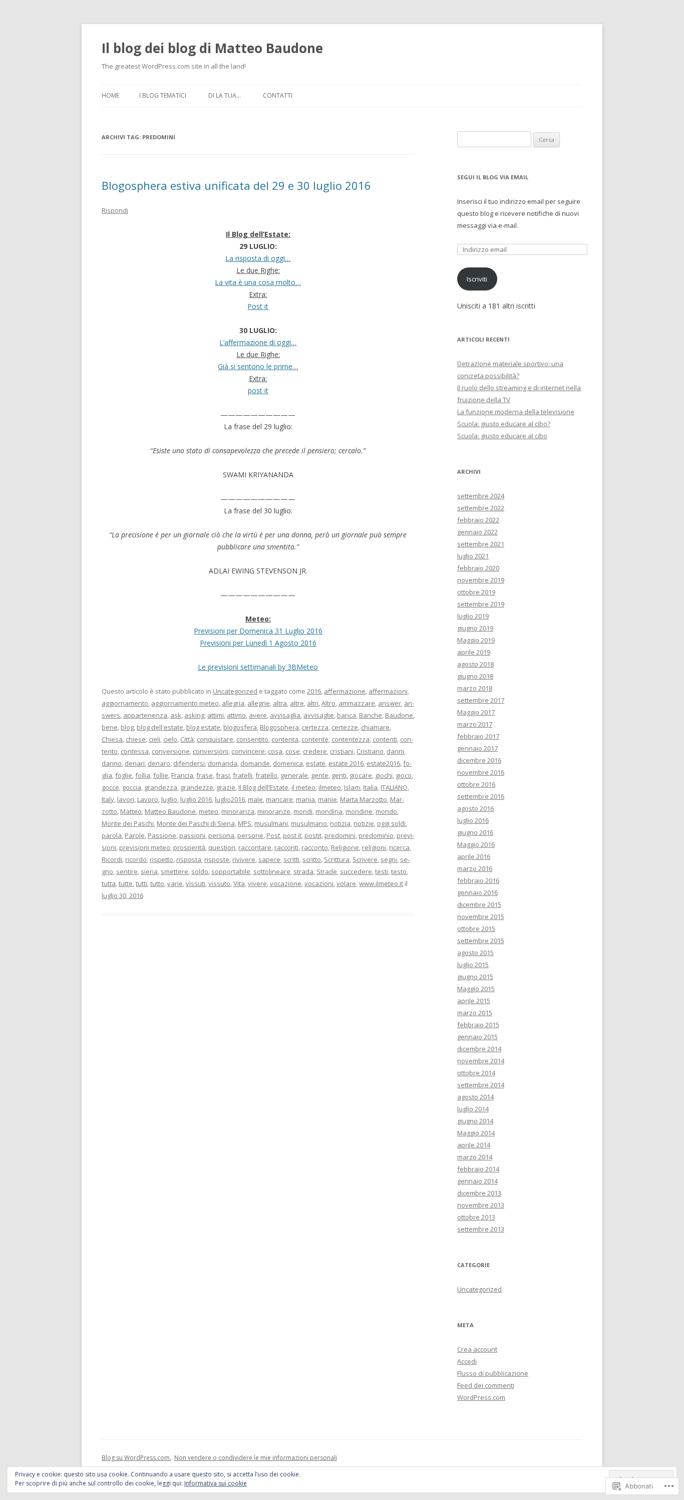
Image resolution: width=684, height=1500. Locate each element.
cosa (275, 751)
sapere (269, 859)
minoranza (237, 811)
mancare (279, 799)
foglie (123, 775)
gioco (404, 775)
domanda (222, 763)
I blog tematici (162, 95)
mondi (302, 811)
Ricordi (112, 859)
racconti (286, 847)
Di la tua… (224, 95)
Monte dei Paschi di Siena (196, 823)
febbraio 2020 (478, 567)
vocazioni (318, 883)
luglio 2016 (196, 799)
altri (312, 703)
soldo (199, 871)
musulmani (271, 823)
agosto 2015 (475, 952)
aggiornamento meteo (185, 703)
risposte (216, 859)
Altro (328, 703)
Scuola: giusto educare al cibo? (503, 423)
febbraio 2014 (478, 1168)
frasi (223, 775)
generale (294, 775)
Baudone (399, 715)
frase (204, 775)
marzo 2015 (474, 1012)
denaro (159, 763)
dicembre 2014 (479, 1048)
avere (258, 715)
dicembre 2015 (479, 904)
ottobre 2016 (476, 784)
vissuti (195, 883)
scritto (311, 859)
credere (315, 751)
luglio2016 (230, 799)
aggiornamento (125, 703)
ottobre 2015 (476, 928)
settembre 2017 (480, 700)
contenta (284, 739)
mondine (359, 811)
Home (110, 95)
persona (221, 835)
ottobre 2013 (476, 1217)
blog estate (203, 727)
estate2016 (383, 763)
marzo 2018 (474, 688)
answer (389, 703)
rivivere (243, 859)
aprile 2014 (473, 1144)
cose (292, 751)
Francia (182, 775)
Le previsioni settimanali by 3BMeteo (258, 667)
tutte (126, 883)
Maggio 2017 (476, 712)
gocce (110, 787)
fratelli (242, 775)
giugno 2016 (475, 832)
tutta (109, 883)
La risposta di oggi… (257, 258)
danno (112, 763)
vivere (257, 883)
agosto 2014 (475, 1096)
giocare (361, 775)
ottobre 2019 (476, 591)
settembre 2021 (480, 543)
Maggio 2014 (476, 1132)
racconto (314, 847)
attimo (236, 715)
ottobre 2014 (476, 1072)
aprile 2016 (473, 856)
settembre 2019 (480, 604)
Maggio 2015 (476, 988)
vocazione (285, 883)
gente (319, 775)
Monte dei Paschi (128, 823)
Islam (352, 787)
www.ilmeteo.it (381, 883)
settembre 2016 (480, 796)
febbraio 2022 (478, 519)
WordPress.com (481, 1397)
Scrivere (365, 859)
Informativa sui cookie (215, 1483)
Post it (257, 306)
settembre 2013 (480, 1229)
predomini (340, 835)
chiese (136, 739)
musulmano (309, 823)
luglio (169, 799)
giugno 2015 (475, 976)
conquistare (215, 739)
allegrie (258, 703)
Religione (345, 847)
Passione (162, 835)
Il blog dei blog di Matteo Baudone (212, 48)
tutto (157, 883)
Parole (135, 835)
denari (135, 763)
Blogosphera (279, 727)
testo (399, 871)
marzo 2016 (474, 868)
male (255, 799)
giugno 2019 (475, 628)
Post (273, 835)
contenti (385, 739)
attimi (215, 715)
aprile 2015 (473, 1000)
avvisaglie (318, 715)
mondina (329, 811)
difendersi (189, 763)
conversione (171, 751)
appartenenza (145, 715)
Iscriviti (477, 278)
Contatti (277, 95)
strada (303, 871)
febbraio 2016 (478, 880)
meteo (208, 811)
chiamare (375, 727)
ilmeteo (329, 787)
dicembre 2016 (479, 760)
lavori (125, 799)
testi (381, 871)
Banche (370, 715)
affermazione (345, 691)
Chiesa (112, 739)
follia (142, 775)
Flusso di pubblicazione (492, 1373)
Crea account (477, 1349)
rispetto (161, 859)
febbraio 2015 (478, 1024)
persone (250, 835)
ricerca (399, 847)
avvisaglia (285, 715)
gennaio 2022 (477, 531)
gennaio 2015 (477, 1036)
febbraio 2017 (478, 736)
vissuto (219, 883)
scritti (291, 859)
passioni (192, 835)
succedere (356, 871)
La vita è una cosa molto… (258, 282)
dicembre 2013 (479, 1192)
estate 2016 (346, 763)
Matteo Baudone (170, 811)
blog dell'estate (160, 727)
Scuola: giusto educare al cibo (502, 435)
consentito (252, 739)
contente (314, 739)
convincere (248, 751)
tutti (141, 883)
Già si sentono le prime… (258, 366)
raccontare (254, 847)
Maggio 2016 (476, 844)
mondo (386, 811)
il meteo (303, 787)
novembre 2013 (480, 1205)
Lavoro (147, 799)
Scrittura (337, 859)
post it (258, 390)
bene (110, 727)
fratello (266, 775)
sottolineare (271, 871)
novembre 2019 (480, 579)
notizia (340, 823)
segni (389, 859)
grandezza (160, 787)
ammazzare (356, 703)
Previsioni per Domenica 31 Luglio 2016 (258, 631)
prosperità (189, 847)
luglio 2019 (473, 616)
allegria (233, 703)
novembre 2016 (480, 772)
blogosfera (240, 727)
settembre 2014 (480, 1084)
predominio (376, 835)
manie (327, 799)
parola (112, 835)
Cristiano (370, 751)
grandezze (196, 787)
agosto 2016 (475, 808)
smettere (174, 871)
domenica (288, 763)
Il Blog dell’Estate (263, 787)
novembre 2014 (480, 1060)
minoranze (273, 811)
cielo (170, 739)
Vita (239, 883)
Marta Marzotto (363, 799)
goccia (131, 787)
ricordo (136, 859)
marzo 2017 (474, 724)
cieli (154, 739)
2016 (314, 691)
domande (255, 763)
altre (297, 703)
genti (339, 775)
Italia (370, 787)
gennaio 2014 (477, 1180)
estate (315, 763)
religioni (374, 847)
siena (149, 871)
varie (175, 883)
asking (194, 715)
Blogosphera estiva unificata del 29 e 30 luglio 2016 (236, 185)
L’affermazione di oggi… (257, 342)
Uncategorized (235, 691)
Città (187, 739)
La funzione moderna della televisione (515, 411)
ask (175, 715)
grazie (225, 787)
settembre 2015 (480, 940)
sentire (127, 871)
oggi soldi (391, 823)
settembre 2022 (480, 507)
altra (280, 703)
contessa (135, 751)
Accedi (467, 1361)
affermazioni (388, 691)
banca (346, 715)
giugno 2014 (475, 1120)
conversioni (210, 751)
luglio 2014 (473, 1108)
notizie (364, 823)
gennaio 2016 (477, 892)
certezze (344, 727)
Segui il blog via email (492, 177)
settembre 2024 (480, 495)
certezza (315, 727)
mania (305, 799)
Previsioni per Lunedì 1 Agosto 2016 (258, 643)
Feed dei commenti (485, 1385)
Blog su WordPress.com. (136, 1457)
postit (312, 835)
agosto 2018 (475, 664)
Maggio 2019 (476, 640)
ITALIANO (394, 787)
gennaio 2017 (477, 748)
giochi (384, 775)
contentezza (350, 739)
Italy (108, 799)
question (221, 847)
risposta (188, 859)
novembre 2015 (480, 916)
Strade (326, 871)
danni (395, 751)
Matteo (131, 811)
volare (346, 883)
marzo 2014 (474, 1156)
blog (127, 727)
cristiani (342, 751)
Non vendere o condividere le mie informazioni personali (255, 1457)
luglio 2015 (473, 964)
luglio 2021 (473, 555)
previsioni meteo (144, 847)
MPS (244, 823)
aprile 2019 (473, 652)
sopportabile (230, 871)
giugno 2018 (475, 676)
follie (160, 775)
